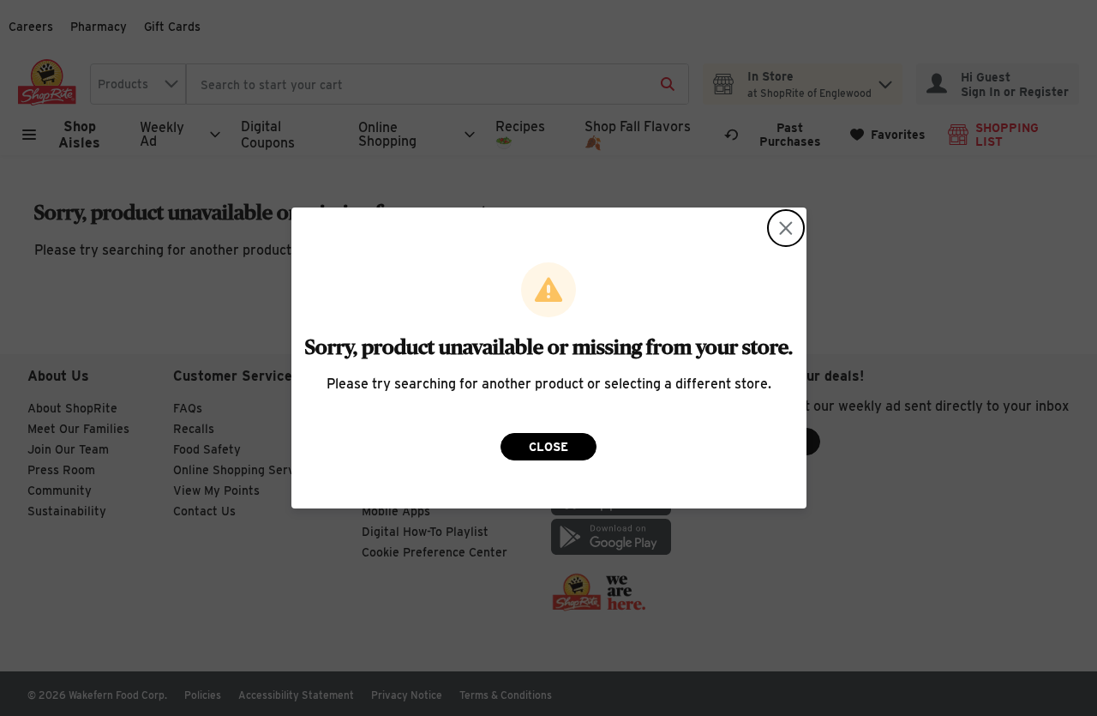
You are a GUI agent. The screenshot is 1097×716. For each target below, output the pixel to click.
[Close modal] (785, 228)
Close (548, 447)
